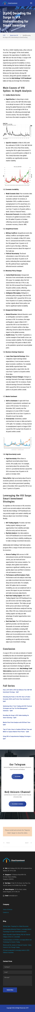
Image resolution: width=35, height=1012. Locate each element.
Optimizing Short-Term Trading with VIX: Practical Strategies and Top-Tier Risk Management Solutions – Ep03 (17, 708)
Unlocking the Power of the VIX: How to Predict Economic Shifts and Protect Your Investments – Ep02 (17, 699)
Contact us (6, 912)
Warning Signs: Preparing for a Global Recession (15, 926)
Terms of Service (7, 909)
